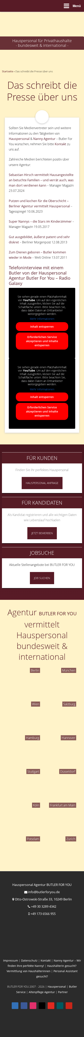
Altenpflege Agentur (42, 992)
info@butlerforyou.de (44, 892)
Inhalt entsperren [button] (42, 326)
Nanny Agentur (44, 139)
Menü (77, 6)
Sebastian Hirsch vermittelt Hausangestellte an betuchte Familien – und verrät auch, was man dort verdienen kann (41, 180)
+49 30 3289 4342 (43, 906)
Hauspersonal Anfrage (42, 483)
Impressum (10, 960)
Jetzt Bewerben (42, 533)
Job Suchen (42, 578)
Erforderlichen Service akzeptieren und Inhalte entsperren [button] (42, 341)
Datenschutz (29, 960)
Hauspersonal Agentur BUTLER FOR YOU (42, 885)
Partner (63, 992)
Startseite (7, 71)
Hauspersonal (19, 139)
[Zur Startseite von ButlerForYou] (42, 15)
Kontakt (60, 144)
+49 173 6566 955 (43, 914)
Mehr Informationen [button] (42, 319)
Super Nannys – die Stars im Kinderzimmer (40, 221)
